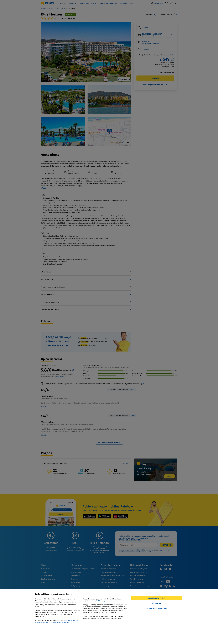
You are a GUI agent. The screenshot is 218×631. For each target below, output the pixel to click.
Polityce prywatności (103, 601)
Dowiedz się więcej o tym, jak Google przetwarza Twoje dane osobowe (56, 621)
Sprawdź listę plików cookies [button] (156, 608)
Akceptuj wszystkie (157, 598)
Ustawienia (160, 604)
